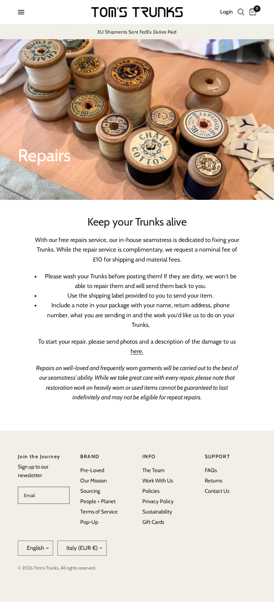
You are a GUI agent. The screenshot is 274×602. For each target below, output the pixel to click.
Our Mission (93, 480)
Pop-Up (89, 522)
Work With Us (157, 480)
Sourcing (90, 491)
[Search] (241, 12)
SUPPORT (217, 456)
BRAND (90, 456)
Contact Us (217, 491)
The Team (153, 470)
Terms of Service (99, 512)
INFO (149, 456)
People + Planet (98, 501)
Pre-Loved (92, 470)
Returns (213, 480)
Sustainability (157, 512)
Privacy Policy (158, 501)
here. (137, 351)
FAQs (211, 470)
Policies (150, 491)
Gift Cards (153, 522)
